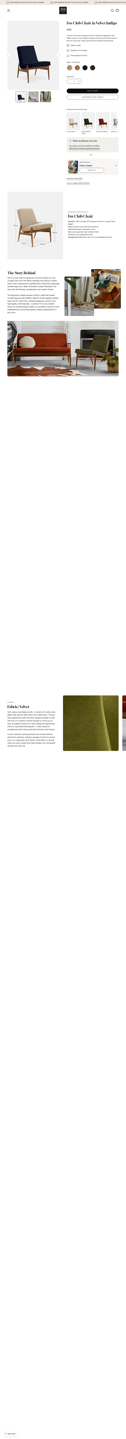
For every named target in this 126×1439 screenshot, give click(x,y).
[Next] (59, 55)
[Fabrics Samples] (73, 167)
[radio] (70, 68)
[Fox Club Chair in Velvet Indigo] (21, 96)
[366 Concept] (63, 10)
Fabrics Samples (85, 165)
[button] (112, 10)
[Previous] (7, 55)
